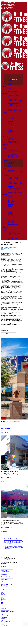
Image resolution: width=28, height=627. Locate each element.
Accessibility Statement (6, 625)
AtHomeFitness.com (5, 248)
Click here (14, 8)
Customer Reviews (5, 613)
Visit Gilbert (3, 481)
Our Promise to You (5, 615)
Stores (2, 592)
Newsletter (3, 618)
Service (2, 593)
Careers (2, 624)
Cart (11, 79)
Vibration (3, 600)
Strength (2, 598)
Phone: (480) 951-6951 (7, 527)
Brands (2, 595)
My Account (3, 608)
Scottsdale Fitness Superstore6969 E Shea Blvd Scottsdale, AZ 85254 (7, 570)
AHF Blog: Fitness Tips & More (7, 611)
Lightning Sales (4, 617)
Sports (2, 602)
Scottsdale (3, 566)
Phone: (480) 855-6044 (7, 477)
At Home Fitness (12, 247)
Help (2, 603)
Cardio (2, 597)
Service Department (5, 610)
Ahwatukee (4, 574)
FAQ (2, 620)
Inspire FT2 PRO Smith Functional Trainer (13, 544)
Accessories (3, 599)
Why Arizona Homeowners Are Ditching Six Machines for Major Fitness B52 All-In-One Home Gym (13, 547)
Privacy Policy (4, 623)
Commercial (3, 594)
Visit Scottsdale (4, 531)
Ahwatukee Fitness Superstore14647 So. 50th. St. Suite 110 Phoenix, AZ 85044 (7, 578)
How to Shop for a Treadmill (10, 538)
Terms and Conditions (5, 621)
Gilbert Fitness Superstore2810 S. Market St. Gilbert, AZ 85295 (6, 585)
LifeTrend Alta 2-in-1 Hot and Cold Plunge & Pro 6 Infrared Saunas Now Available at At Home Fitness (13, 542)
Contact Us (3, 614)
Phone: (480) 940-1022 (7, 428)
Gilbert (2, 581)
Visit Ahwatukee (4, 432)
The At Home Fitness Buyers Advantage (13, 540)
